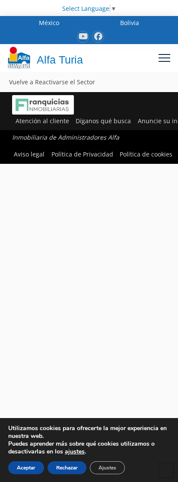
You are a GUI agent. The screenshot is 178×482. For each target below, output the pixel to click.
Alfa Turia (60, 60)
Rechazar (67, 467)
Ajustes (107, 467)
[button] (164, 58)
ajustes (75, 452)
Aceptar (26, 467)
